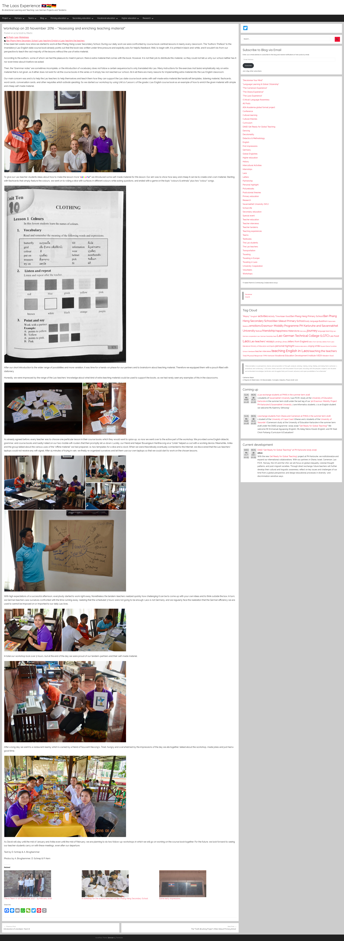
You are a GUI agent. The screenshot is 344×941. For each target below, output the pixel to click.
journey (312, 330)
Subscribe (248, 65)
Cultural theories (250, 119)
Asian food (285, 316)
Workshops (24, 37)
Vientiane (270, 356)
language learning (325, 331)
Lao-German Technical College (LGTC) (303, 335)
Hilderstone (293, 331)
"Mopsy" (246, 316)
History (246, 162)
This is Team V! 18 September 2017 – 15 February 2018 (28, 898)
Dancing (246, 131)
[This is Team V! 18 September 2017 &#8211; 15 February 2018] (41, 883)
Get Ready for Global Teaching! (313, 426)
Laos (16, 37)
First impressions (250, 146)
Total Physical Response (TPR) (255, 356)
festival (259, 331)
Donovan (111, 938)
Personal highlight (251, 185)
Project (5, 18)
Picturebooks (248, 189)
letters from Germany (315, 342)
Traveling (247, 254)
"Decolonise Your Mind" (253, 80)
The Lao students (250, 243)
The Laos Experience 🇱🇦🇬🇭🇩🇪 (29, 5)
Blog (42, 18)
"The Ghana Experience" (253, 92)
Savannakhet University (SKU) (256, 204)
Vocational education (106, 18)
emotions (255, 325)
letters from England (298, 341)
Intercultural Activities (252, 165)
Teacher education (251, 219)
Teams (31, 18)
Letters (246, 177)
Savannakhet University (279, 398)
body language (311, 321)
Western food (328, 356)
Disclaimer (248, 294)
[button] (65, 131)
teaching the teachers (75, 41)
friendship (268, 330)
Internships (247, 169)
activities (263, 316)
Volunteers (247, 270)
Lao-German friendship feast (267, 336)
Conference (248, 111)
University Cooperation (253, 266)
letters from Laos (328, 342)
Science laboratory (301, 346)
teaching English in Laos (54, 41)
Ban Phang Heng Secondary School (22, 41)
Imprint (247, 297)
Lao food (334, 336)
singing (311, 346)
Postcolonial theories (252, 192)
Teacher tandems (250, 227)
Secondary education (82, 18)
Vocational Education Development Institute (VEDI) (298, 355)
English (246, 142)
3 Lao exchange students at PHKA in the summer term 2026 (283, 395)
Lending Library (281, 342)
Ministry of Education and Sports (263, 346)
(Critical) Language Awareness (256, 100)
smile (317, 346)
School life (247, 208)
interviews (303, 331)
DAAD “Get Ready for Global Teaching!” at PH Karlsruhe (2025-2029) (287, 450)
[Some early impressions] (196, 883)
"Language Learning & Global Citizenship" (261, 84)
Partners (18, 18)
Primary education (58, 18)
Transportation (249, 250)
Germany (247, 150)
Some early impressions (169, 898)
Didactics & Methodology (254, 138)
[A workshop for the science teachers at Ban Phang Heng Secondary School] (119, 883)
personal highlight (284, 346)
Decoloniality (248, 134)
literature (246, 346)
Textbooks (247, 239)
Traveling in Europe (251, 258)
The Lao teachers (250, 247)
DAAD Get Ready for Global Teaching (259, 127)
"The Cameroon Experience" (255, 88)
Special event (249, 216)
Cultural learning (250, 115)
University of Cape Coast (283, 419)
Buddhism (323, 321)
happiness (282, 330)
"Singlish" (254, 316)
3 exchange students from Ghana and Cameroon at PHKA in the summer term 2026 (294, 416)
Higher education (129, 18)
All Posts (10, 37)
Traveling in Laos (250, 262)
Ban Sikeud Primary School (289, 321)
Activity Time (274, 316)
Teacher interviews (251, 223)
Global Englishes (250, 154)
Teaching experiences (252, 231)
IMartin (29, 33)
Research (147, 18)
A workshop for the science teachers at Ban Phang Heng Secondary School (115, 898)
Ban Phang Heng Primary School (306, 316)
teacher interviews (263, 351)
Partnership (248, 181)
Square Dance (325, 346)
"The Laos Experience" (252, 96)
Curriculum (247, 123)
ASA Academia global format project (259, 107)
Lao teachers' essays (262, 341)
